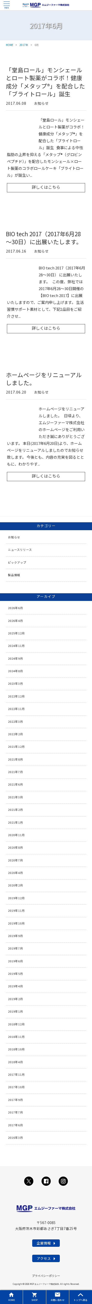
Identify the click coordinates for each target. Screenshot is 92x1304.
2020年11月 (16, 835)
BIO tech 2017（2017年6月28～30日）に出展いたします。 (44, 238)
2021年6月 (15, 784)
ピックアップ (17, 562)
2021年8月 (15, 759)
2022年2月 (15, 734)
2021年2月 (15, 810)
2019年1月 (15, 1011)
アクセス (44, 1258)
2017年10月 (16, 1087)
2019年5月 (15, 973)
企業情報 (44, 1243)
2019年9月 (15, 936)
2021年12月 (16, 746)
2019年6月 (15, 961)
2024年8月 (15, 671)
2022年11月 (16, 709)
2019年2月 (15, 999)
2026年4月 (15, 621)
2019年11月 (16, 910)
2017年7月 (15, 1112)
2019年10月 (16, 923)
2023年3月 (15, 683)
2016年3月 (15, 1137)
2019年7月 (15, 948)
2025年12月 (16, 633)
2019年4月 (15, 986)
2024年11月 (16, 646)
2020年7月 (15, 860)
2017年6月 (15, 1125)
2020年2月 (15, 885)
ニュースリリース (20, 550)
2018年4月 (15, 1062)
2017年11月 (16, 1074)
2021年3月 (15, 797)
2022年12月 (16, 696)
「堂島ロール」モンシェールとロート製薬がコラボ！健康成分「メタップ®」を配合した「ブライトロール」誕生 (45, 82)
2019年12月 (16, 898)
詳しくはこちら (46, 187)
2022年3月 (15, 721)
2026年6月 (15, 608)
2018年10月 (16, 1049)
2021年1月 (15, 822)
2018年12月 (16, 1024)
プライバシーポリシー (46, 1276)
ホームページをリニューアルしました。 (44, 379)
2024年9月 (15, 658)
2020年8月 (15, 847)
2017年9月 (15, 1100)
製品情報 (14, 575)
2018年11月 (16, 1037)
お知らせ (41, 103)
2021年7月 (15, 772)
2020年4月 (15, 873)
